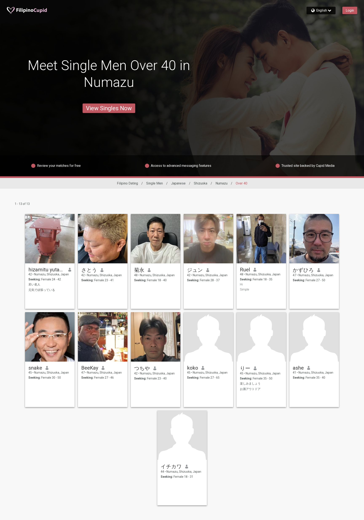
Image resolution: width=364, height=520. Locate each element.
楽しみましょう (250, 383)
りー (245, 368)
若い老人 (34, 284)
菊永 (139, 270)
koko (192, 368)
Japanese (178, 183)
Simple (244, 289)
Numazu (221, 183)
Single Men (154, 183)
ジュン (195, 270)
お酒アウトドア (250, 389)
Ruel (245, 270)
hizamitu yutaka (46, 270)
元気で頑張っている (41, 290)
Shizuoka (200, 183)
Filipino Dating (127, 183)
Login (350, 10)
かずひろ (303, 270)
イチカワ (171, 467)
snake (35, 368)
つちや (142, 368)
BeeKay (89, 368)
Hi (241, 284)
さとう (89, 270)
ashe (298, 368)
